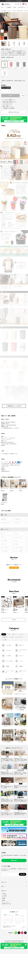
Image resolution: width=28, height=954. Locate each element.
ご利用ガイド (4, 893)
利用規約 (3, 900)
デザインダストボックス (5, 522)
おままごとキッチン (22, 7)
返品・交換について (7, 106)
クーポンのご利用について (9, 99)
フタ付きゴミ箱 (19, 10)
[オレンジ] (11, 64)
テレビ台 (2, 533)
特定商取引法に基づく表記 (6, 903)
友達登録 (15, 860)
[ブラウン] (18, 64)
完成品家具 (9, 7)
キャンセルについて (7, 104)
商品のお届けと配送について (9, 101)
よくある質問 (4, 895)
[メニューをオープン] (26, 4)
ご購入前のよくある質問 (8, 108)
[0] (22, 4)
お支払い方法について (5, 471)
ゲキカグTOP (3, 10)
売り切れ (10, 95)
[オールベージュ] (4, 64)
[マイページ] (20, 4)
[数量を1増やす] (9, 91)
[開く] (16, 4)
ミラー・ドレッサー (4, 547)
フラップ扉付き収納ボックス (18, 607)
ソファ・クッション (18, 537)
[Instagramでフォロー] (22, 932)
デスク (16, 540)
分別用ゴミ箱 (3, 519)
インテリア (9, 10)
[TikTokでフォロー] (25, 932)
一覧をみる (14, 619)
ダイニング (3, 537)
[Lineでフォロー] (15, 932)
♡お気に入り (23, 95)
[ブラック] (24, 64)
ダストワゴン (17, 522)
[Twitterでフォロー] (19, 932)
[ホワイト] (4, 73)
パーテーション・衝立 (19, 547)
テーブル (16, 533)
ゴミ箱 (15, 7)
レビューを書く (14, 567)
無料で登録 (23, 874)
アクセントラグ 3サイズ (5, 607)
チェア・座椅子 (4, 540)
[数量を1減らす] (2, 91)
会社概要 (3, 898)
